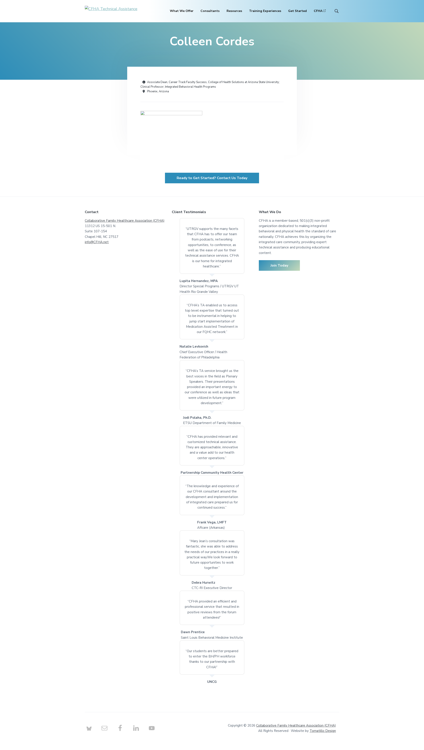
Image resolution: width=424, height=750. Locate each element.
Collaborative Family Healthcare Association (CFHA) (125, 220)
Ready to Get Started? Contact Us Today (212, 178)
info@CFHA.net (97, 242)
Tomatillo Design (323, 731)
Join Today (279, 265)
